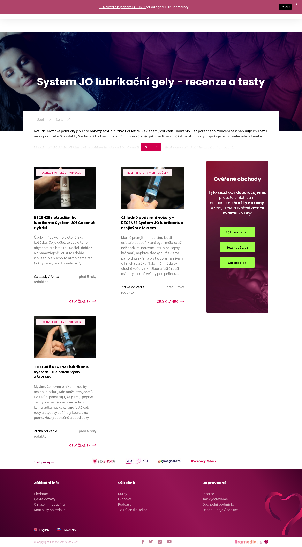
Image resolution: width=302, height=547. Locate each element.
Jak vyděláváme (215, 498)
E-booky (124, 498)
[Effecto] (266, 542)
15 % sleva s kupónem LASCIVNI (122, 7)
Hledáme (41, 493)
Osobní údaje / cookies (220, 509)
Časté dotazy (44, 498)
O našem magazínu (49, 504)
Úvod (40, 119)
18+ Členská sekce (132, 509)
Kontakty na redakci (50, 509)
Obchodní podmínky (218, 504)
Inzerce (208, 493)
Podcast (124, 504)
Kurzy (122, 493)
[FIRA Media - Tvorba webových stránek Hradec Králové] (246, 542)
